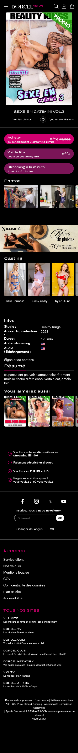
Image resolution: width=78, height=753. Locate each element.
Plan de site (12, 592)
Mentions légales (16, 572)
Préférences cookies (62, 700)
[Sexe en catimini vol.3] (39, 58)
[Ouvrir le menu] (5, 4)
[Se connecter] (64, 6)
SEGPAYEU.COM (37, 711)
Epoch (9, 711)
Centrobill (19, 711)
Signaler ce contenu (19, 360)
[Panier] (72, 6)
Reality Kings (51, 327)
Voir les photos (22, 119)
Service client (13, 559)
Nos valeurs (12, 566)
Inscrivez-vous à (39, 510)
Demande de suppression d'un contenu (27, 700)
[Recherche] (56, 6)
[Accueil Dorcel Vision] (27, 6)
